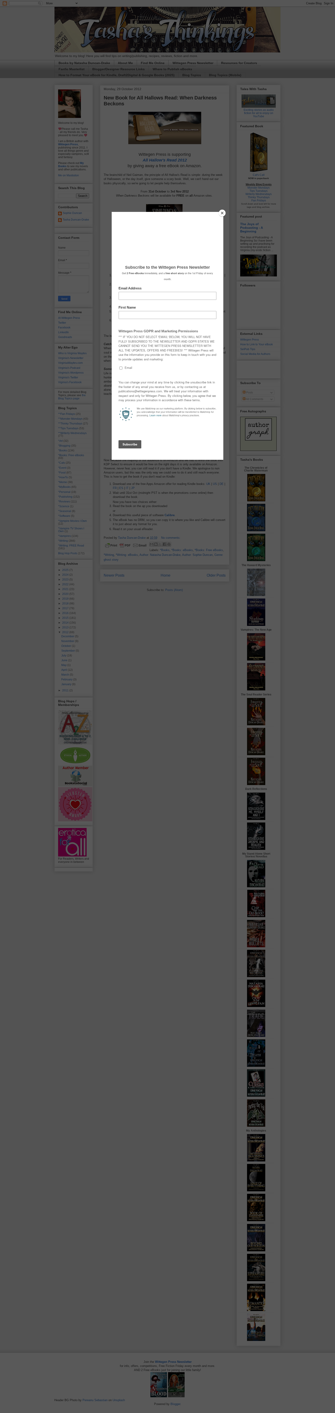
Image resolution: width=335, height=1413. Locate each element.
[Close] (222, 213)
